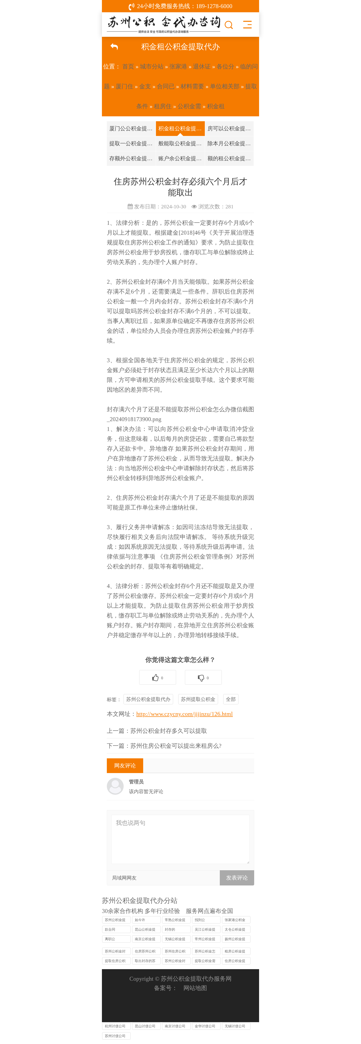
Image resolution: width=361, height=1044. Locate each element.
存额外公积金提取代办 (132, 158)
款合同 (110, 929)
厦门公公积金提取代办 (132, 128)
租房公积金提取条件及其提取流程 (235, 952)
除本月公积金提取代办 (231, 143)
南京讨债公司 (175, 1026)
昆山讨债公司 (145, 1026)
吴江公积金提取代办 (205, 930)
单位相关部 (224, 86)
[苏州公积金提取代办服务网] (163, 23)
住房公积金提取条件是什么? (236, 961)
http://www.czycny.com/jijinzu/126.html (184, 714)
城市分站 (152, 66)
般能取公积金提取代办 (181, 143)
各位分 (225, 66)
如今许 (140, 920)
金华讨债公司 (205, 1026)
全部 (231, 699)
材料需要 (192, 86)
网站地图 (195, 988)
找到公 (200, 920)
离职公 (110, 939)
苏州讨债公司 (115, 1036)
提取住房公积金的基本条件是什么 (115, 961)
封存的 (170, 929)
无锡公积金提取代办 (175, 940)
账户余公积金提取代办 (181, 158)
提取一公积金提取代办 (132, 143)
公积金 (136, 282)
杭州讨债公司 (115, 1026)
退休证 (202, 66)
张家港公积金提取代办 (235, 921)
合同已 (166, 86)
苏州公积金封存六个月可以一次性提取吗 (175, 961)
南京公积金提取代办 (145, 940)
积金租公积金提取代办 (181, 128)
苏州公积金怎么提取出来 (205, 952)
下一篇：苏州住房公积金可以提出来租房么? (164, 746)
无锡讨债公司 (235, 1026)
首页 (128, 66)
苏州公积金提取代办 (148, 699)
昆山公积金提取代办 (145, 930)
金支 (145, 86)
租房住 (163, 106)
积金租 (216, 106)
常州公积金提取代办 (205, 940)
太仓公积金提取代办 (235, 930)
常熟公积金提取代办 (175, 921)
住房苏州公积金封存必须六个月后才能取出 (145, 952)
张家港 (178, 66)
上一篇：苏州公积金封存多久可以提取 (157, 731)
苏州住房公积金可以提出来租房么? (175, 952)
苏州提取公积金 (198, 699)
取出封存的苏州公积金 (145, 961)
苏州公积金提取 (180, 380)
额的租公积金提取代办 (231, 158)
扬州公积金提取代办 (235, 940)
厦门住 (124, 86)
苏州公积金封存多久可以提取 (115, 952)
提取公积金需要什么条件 (205, 961)
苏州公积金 (179, 223)
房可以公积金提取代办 (231, 128)
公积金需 (189, 106)
